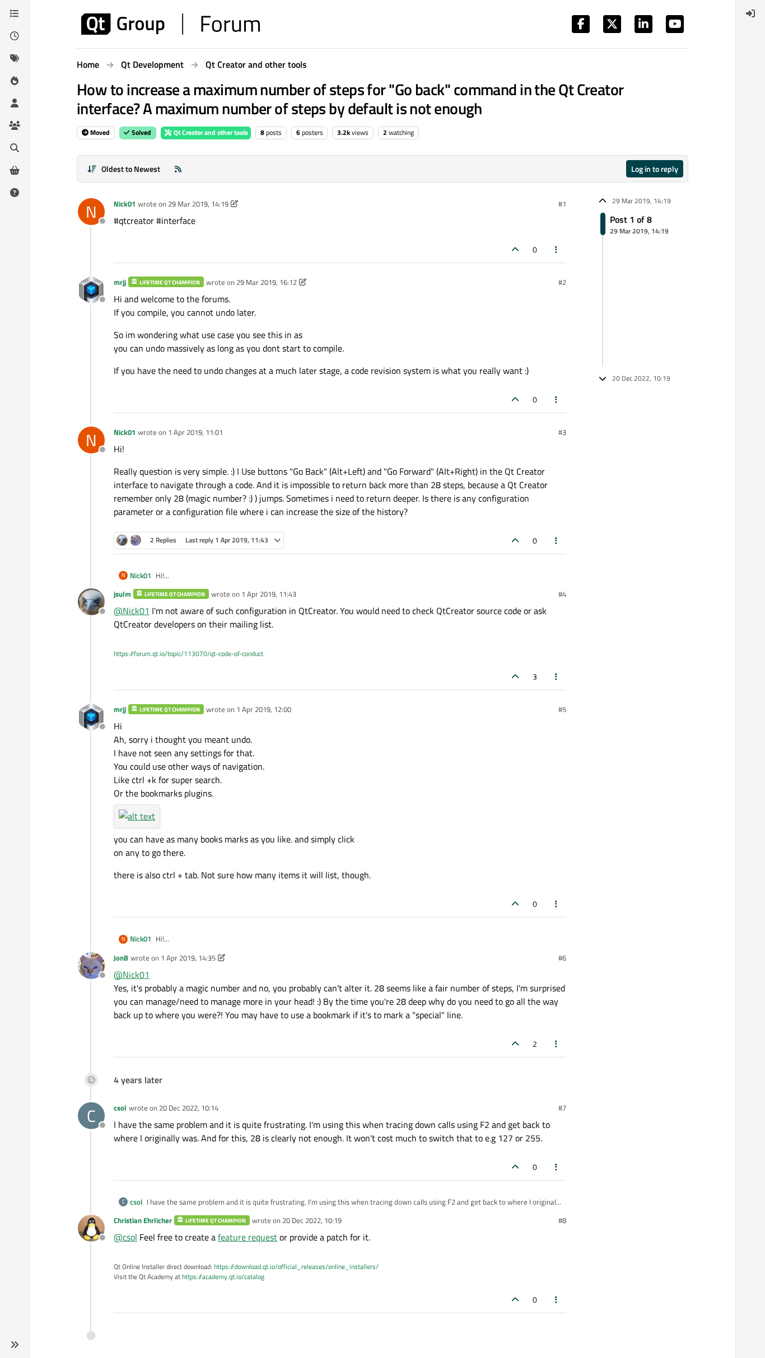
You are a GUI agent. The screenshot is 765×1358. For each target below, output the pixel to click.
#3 (562, 432)
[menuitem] (750, 13)
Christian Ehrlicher (143, 1220)
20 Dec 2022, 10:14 (188, 1107)
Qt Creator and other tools (210, 132)
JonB (121, 957)
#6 (562, 957)
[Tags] (14, 58)
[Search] (14, 148)
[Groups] (14, 125)
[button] (14, 1345)
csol (120, 1107)
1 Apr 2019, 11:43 (268, 594)
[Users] (14, 103)
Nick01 (125, 203)
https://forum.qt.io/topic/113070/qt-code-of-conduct (188, 653)
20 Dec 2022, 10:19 (312, 1220)
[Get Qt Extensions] (14, 170)
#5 (562, 709)
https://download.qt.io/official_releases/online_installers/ (296, 1266)
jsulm (122, 594)
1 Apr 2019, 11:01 (195, 432)
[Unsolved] (14, 193)
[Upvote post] (515, 249)
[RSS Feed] (178, 168)
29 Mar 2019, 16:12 (266, 282)
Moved (99, 132)
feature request (247, 1237)
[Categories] (14, 13)
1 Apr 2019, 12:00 (263, 709)
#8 (562, 1220)
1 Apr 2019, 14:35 (188, 957)
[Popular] (14, 81)
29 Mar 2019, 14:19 (198, 203)
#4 (562, 594)
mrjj (120, 282)
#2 (562, 282)
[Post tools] (557, 249)
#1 (562, 203)
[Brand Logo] (170, 24)
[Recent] (14, 36)
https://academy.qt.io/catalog (223, 1276)
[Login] (750, 13)
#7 (562, 1107)
